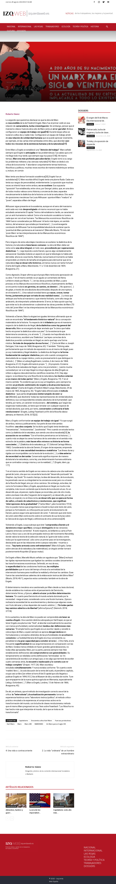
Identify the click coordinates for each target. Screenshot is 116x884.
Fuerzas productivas (63, 720)
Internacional (24, 26)
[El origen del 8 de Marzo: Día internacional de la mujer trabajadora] (81, 119)
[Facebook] (94, 2)
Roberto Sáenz (33, 766)
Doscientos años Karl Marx (41, 720)
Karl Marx (10, 724)
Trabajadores (52, 26)
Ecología (66, 26)
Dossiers (21, 30)
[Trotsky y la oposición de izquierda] (81, 143)
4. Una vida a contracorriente (19, 750)
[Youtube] (108, 2)
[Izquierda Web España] (58, 14)
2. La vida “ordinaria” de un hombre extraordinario (58, 752)
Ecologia (89, 857)
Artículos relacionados (19, 787)
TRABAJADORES (92, 863)
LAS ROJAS (89, 854)
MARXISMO (39, 724)
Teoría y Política (80, 26)
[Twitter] (103, 2)
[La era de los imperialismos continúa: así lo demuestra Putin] (39, 800)
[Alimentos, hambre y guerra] (16, 800)
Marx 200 (28, 724)
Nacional (11, 26)
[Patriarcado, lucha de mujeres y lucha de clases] (81, 131)
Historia (95, 26)
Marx (20, 724)
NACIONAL (90, 847)
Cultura (11, 30)
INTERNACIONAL (93, 850)
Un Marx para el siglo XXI (56, 724)
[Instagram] (99, 2)
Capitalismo (23, 720)
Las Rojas (38, 26)
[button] (107, 26)
